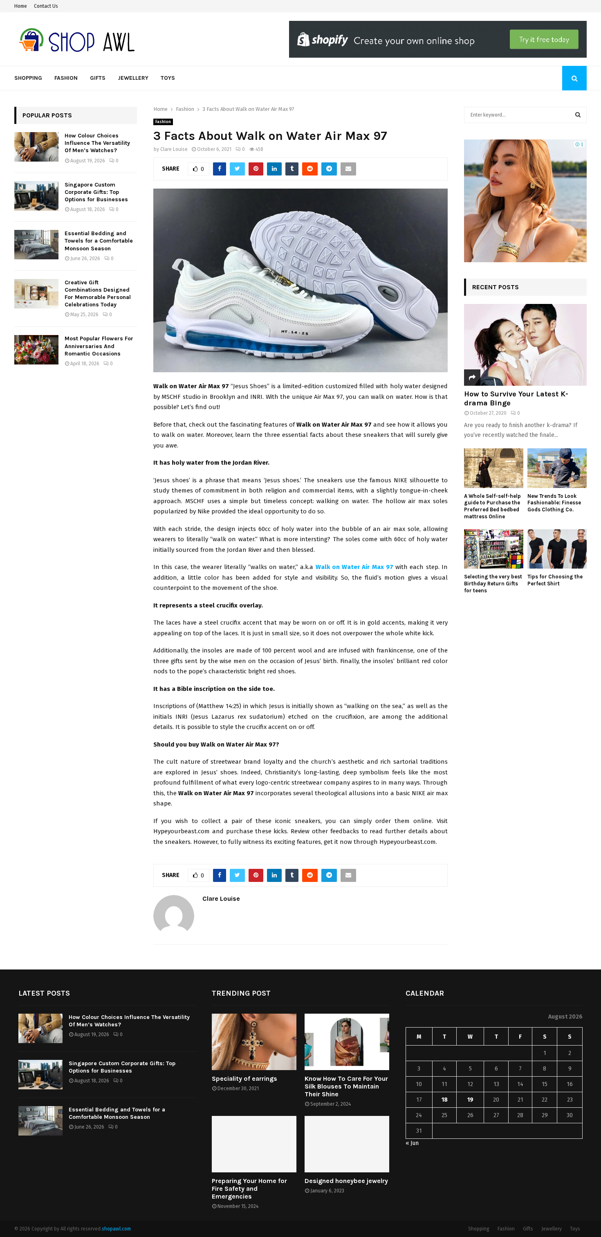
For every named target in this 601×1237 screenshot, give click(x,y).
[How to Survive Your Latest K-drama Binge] (525, 345)
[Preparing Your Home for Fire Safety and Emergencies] (254, 1144)
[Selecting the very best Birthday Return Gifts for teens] (493, 549)
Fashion (66, 77)
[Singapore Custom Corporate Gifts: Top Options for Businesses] (36, 196)
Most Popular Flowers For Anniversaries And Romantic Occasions (99, 346)
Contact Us (46, 6)
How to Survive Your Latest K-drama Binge (516, 398)
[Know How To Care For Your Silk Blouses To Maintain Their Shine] (347, 1042)
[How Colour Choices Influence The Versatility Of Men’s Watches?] (36, 147)
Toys (168, 77)
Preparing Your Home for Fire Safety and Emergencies (249, 1188)
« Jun (412, 1143)
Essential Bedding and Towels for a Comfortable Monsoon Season (99, 241)
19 (470, 1099)
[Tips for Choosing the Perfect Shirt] (557, 549)
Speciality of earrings (244, 1078)
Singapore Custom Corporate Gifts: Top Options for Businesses (96, 192)
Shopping (28, 77)
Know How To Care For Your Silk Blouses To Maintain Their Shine (346, 1086)
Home (20, 6)
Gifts (97, 77)
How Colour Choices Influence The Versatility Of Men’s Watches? (97, 143)
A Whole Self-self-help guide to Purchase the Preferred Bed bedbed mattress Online (492, 506)
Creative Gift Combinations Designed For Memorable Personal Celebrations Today (98, 293)
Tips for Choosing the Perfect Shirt (555, 580)
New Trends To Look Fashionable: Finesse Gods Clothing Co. (554, 503)
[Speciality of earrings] (254, 1042)
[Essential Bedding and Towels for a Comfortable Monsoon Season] (36, 244)
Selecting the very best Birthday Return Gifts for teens (493, 584)
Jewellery (133, 77)
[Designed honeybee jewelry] (347, 1144)
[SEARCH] (578, 115)
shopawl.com (116, 1229)
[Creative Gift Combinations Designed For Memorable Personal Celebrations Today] (36, 293)
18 (445, 1099)
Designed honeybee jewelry (346, 1181)
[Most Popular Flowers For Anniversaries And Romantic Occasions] (36, 349)
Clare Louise (174, 149)
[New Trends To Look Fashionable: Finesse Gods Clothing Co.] (557, 468)
